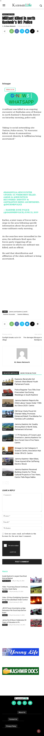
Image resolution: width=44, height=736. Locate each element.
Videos (5, 591)
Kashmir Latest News (8, 14)
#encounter (25, 192)
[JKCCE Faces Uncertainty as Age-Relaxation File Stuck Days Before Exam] (36, 611)
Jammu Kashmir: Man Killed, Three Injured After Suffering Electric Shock (27, 461)
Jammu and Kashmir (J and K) (18, 311)
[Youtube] (30, 703)
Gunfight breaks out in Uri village (11, 338)
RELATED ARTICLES (11, 373)
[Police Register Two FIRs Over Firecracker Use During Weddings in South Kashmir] (8, 392)
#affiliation (10, 202)
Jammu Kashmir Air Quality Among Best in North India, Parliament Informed (26, 426)
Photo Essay (6, 581)
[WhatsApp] (11, 31)
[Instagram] (19, 703)
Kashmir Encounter (9, 314)
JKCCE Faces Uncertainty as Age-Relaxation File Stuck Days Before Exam (14, 610)
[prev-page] (3, 482)
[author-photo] (22, 359)
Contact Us (13, 719)
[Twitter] (22, 31)
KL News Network (9, 26)
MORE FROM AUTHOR (28, 373)
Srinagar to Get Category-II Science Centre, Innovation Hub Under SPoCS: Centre (28, 450)
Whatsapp (21, 102)
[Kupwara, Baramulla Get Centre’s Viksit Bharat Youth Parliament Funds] (8, 381)
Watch (5, 571)
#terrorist (22, 194)
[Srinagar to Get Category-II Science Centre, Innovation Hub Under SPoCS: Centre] (8, 451)
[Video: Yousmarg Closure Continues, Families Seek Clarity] (36, 589)
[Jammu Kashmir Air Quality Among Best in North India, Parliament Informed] (8, 427)
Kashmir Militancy (23, 314)
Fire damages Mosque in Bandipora (33, 338)
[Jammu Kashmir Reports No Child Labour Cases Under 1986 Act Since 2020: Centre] (8, 403)
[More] (37, 31)
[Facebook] (17, 31)
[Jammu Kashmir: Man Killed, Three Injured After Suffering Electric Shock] (8, 461)
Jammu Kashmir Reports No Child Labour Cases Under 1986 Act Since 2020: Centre (28, 403)
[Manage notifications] (39, 731)
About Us (22, 712)
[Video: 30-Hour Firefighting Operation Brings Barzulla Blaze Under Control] (36, 600)
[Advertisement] (22, 58)
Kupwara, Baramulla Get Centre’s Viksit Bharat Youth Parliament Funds (26, 381)
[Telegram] (27, 31)
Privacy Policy (11, 726)
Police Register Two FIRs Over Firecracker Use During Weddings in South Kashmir (27, 392)
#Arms (6, 197)
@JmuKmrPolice (12, 204)
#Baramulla (10, 192)
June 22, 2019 (31, 212)
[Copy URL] (32, 31)
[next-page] (7, 482)
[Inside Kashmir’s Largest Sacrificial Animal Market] (36, 579)
